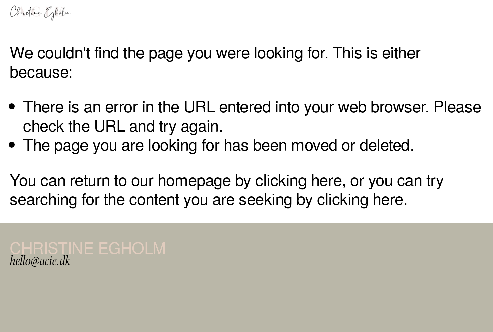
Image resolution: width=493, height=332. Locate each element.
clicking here (298, 179)
